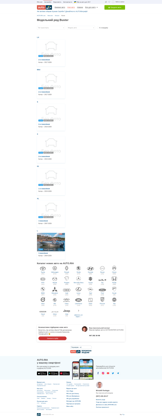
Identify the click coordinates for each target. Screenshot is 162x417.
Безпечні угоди (100, 399)
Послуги (54, 398)
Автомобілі (47, 2)
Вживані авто (60, 7)
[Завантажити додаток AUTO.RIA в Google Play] (53, 373)
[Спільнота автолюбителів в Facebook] (98, 373)
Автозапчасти (67, 2)
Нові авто (71, 7)
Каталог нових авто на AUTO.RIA (55, 263)
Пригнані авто (56, 384)
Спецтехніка (55, 390)
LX (38, 37)
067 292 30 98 (94, 335)
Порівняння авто (55, 407)
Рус (123, 414)
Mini (38, 70)
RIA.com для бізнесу (72, 393)
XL (38, 199)
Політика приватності (102, 407)
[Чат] (106, 2)
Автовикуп (43, 403)
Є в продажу (103, 28)
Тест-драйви (69, 384)
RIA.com (39, 2)
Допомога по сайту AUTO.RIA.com (106, 404)
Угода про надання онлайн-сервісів (107, 402)
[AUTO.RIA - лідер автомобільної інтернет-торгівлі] (44, 7)
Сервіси (39, 406)
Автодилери (40, 384)
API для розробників (72, 398)
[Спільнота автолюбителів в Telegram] (118, 373)
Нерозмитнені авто (41, 385)
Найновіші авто (40, 393)
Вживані (43, 398)
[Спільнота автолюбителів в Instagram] (103, 373)
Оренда (49, 398)
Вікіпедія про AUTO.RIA (73, 401)
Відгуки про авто (71, 388)
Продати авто (115, 7)
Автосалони (40, 390)
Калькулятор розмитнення (43, 407)
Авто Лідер (69, 391)
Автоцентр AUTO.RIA (50, 392)
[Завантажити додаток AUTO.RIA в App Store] (42, 373)
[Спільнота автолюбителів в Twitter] (113, 373)
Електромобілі (40, 392)
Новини (80, 7)
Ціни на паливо (40, 409)
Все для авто (90, 7)
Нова (38, 398)
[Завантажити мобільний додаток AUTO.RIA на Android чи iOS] (83, 369)
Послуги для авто (42, 401)
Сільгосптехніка (42, 396)
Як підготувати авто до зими (82, 385)
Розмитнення (86, 384)
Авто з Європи (47, 384)
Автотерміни (49, 409)
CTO (38, 403)
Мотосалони (47, 390)
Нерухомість (57, 2)
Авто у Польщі (49, 393)
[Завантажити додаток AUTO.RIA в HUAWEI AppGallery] (64, 373)
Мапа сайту (69, 406)
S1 (38, 166)
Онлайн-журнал (70, 385)
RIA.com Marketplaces (72, 396)
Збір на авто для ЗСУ (83, 2)
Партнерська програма (73, 403)
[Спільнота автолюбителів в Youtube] (108, 373)
